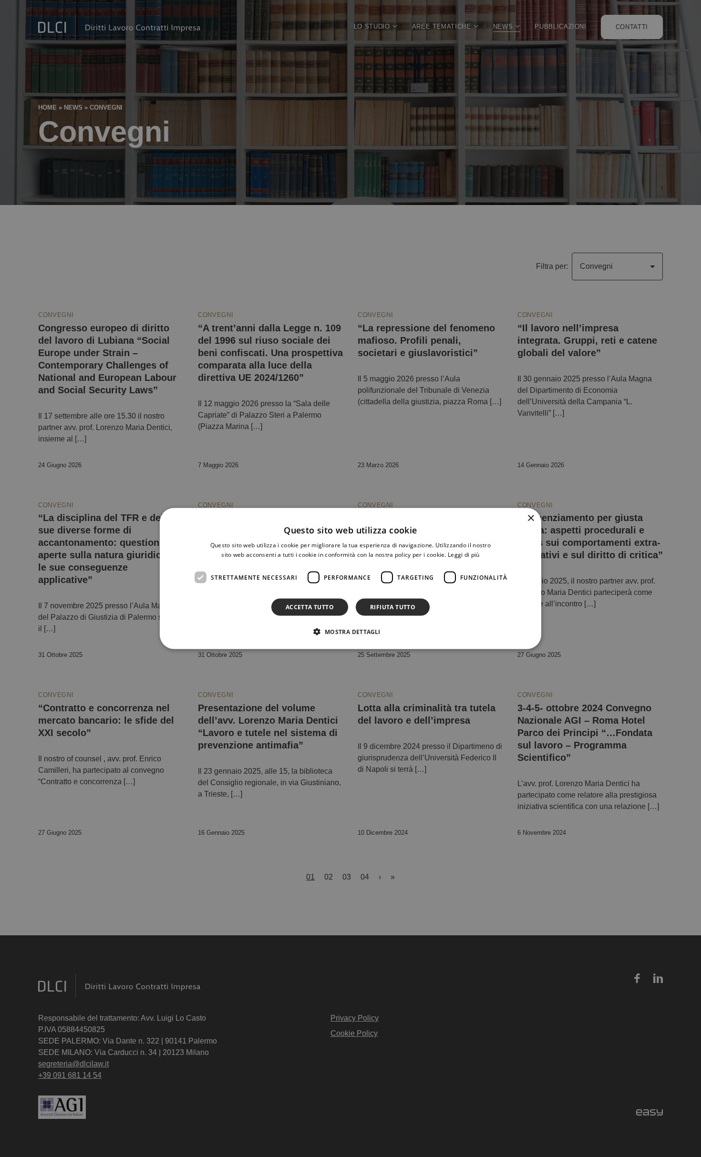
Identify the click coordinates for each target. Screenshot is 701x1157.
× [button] (530, 518)
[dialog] (350, 578)
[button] (350, 631)
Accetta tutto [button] (310, 607)
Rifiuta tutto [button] (392, 607)
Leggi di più (464, 554)
